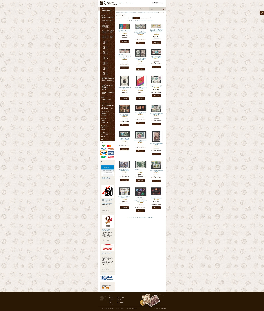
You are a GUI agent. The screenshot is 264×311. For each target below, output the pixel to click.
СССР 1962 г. (105, 40)
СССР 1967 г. (105, 46)
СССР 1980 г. (105, 62)
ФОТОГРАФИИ (104, 122)
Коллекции (121, 302)
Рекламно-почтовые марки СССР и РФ (107, 89)
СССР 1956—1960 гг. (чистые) (107, 36)
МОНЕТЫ (103, 129)
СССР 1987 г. (105, 71)
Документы (121, 299)
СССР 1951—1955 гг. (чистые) (107, 35)
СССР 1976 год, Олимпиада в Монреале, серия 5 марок (156, 85)
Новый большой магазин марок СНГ (106, 178)
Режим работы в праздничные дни (106, 230)
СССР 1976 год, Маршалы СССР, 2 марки (140, 59)
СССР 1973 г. (105, 53)
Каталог (122, 12)
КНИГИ (102, 139)
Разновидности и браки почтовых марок (106, 24)
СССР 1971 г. (105, 51)
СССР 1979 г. (105, 61)
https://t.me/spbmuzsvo (107, 203)
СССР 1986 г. (105, 69)
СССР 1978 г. (105, 59)
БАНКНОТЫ (103, 132)
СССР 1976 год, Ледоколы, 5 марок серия (156, 114)
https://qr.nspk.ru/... (106, 206)
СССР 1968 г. (105, 47)
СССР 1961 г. (105, 38)
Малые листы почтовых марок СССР (108, 79)
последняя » (150, 20)
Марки (110, 295)
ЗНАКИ (102, 127)
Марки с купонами (105, 84)
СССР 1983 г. (105, 66)
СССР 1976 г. (105, 57)
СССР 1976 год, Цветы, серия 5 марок (156, 171)
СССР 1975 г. (105, 56)
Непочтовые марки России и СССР (107, 93)
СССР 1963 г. (105, 41)
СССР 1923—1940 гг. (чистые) (107, 31)
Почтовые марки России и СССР (107, 18)
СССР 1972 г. (105, 52)
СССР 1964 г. (105, 42)
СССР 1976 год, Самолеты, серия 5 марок (124, 197)
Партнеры (142, 9)
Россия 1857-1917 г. (106, 27)
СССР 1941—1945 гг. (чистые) (107, 32)
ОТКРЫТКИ (103, 115)
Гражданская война (106, 25)
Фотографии (121, 297)
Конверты (121, 295)
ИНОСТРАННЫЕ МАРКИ (107, 105)
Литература (111, 304)
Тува (103, 21)
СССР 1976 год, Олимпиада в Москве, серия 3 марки (124, 31)
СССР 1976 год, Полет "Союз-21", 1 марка (156, 57)
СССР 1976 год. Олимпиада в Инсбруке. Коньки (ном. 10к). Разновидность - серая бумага (124, 56)
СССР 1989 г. (105, 73)
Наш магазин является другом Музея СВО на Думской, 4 (107, 200)
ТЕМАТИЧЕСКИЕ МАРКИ (107, 103)
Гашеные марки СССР (106, 90)
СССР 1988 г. (105, 72)
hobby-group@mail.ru (132, 308)
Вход (122, 3)
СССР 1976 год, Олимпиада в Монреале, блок (140, 88)
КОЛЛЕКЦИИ (104, 118)
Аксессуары (111, 299)
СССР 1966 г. (105, 45)
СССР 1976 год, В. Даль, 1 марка (140, 170)
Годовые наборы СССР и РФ (107, 20)
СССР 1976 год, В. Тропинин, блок (124, 88)
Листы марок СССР (105, 77)
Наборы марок (105, 111)
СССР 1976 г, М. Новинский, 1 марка (156, 144)
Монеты (120, 300)
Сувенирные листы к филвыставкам (106, 100)
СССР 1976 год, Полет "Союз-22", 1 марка (124, 139)
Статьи (128, 9)
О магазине (122, 9)
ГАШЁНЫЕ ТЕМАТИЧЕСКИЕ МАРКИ (107, 108)
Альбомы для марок (106, 10)
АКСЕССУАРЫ (104, 134)
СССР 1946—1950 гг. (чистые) (107, 33)
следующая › (142, 20)
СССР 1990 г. (105, 74)
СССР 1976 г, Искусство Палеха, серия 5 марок (156, 197)
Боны (110, 302)
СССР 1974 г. (105, 54)
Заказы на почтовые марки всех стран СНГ (107, 253)
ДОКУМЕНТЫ (104, 125)
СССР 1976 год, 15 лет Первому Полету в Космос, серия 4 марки (140, 32)
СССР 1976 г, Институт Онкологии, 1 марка (124, 170)
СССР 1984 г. (105, 67)
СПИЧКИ (103, 120)
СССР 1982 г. (105, 64)
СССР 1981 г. (105, 63)
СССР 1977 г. (105, 58)
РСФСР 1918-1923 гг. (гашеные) (108, 30)
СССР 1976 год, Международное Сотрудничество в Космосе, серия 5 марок (140, 199)
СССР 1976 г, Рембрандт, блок (140, 113)
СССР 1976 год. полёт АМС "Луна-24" (140, 141)
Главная (118, 12)
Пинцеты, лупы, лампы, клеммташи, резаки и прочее (106, 14)
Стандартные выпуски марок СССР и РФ (107, 86)
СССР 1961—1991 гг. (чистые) (107, 37)
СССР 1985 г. (105, 68)
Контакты (135, 9)
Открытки (111, 297)
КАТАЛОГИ (103, 136)
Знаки (110, 300)
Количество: (124, 35)
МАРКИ (103, 8)
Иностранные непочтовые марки (107, 96)
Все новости (104, 273)
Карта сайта (121, 304)
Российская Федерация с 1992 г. (108, 81)
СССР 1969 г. (105, 48)
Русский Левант (105, 26)
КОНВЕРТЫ (103, 113)
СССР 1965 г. (105, 43)
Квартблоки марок (105, 82)
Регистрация (131, 3)
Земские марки (105, 87)
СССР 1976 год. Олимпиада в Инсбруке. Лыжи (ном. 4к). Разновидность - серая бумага (156, 31)
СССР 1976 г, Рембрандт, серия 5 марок (124, 115)
